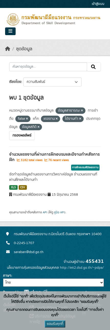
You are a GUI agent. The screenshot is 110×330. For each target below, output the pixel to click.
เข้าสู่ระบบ (98, 4)
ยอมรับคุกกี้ (55, 323)
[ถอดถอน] (82, 111)
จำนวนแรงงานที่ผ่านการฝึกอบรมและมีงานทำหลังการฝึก (54, 157)
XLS (13, 187)
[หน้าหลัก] (7, 49)
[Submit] (94, 67)
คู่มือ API (59, 212)
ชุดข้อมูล (24, 49)
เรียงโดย (15, 81)
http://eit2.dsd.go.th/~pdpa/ (82, 267)
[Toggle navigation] (10, 31)
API (45, 212)
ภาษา (7, 275)
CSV (22, 187)
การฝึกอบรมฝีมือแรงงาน (85, 167)
